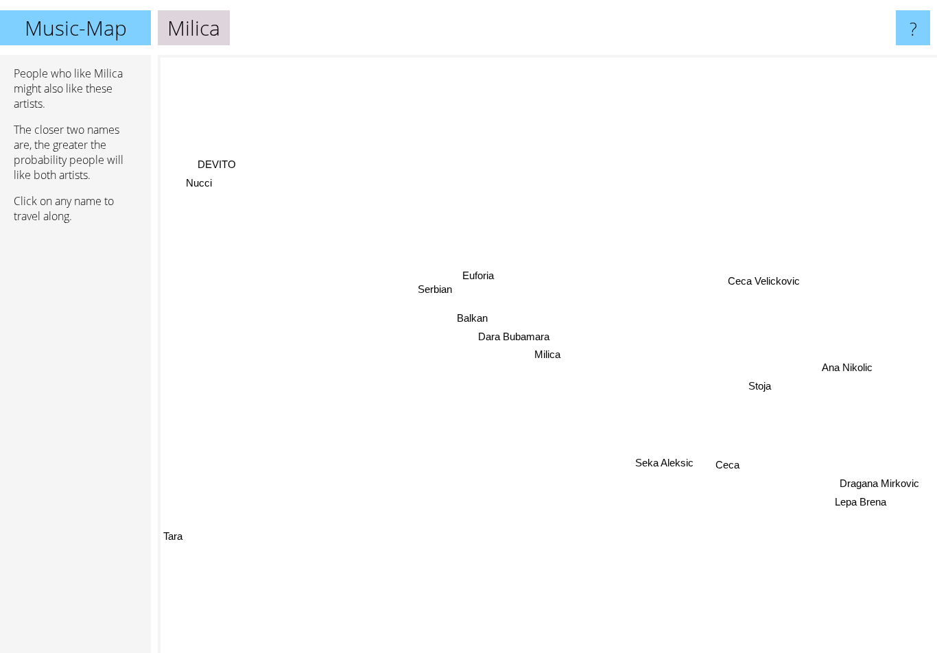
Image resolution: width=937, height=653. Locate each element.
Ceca (728, 464)
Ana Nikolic (847, 366)
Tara (172, 538)
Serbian (433, 290)
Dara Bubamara (513, 336)
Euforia (477, 277)
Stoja (759, 384)
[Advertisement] (75, 444)
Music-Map (76, 28)
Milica (547, 354)
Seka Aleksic (665, 462)
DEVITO (217, 164)
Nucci (199, 183)
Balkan (470, 318)
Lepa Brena (862, 500)
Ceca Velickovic (763, 279)
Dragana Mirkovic (881, 482)
